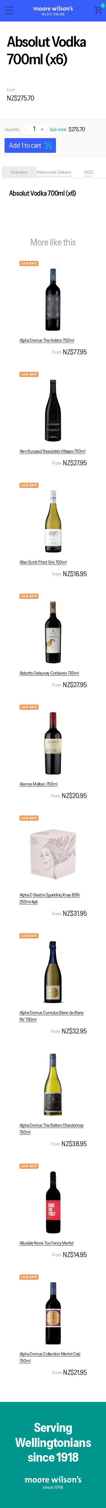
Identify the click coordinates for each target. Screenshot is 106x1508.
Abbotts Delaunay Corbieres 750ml (49, 673)
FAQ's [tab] (88, 172)
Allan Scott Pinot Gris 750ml (43, 562)
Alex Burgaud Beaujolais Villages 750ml (52, 451)
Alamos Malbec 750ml (38, 784)
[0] (98, 12)
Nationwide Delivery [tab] (54, 172)
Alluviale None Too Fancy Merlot (46, 1243)
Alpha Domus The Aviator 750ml (47, 340)
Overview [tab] (19, 172)
